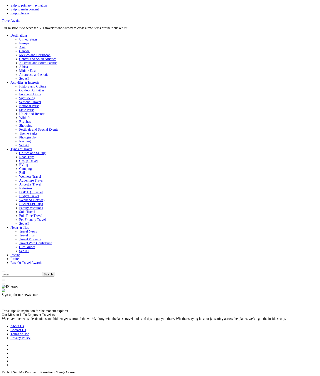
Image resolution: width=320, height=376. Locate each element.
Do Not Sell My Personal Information (28, 372)
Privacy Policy (20, 338)
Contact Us (18, 330)
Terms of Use (19, 334)
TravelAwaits (11, 20)
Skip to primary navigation (28, 5)
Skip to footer (19, 13)
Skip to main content (24, 9)
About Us (17, 326)
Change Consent (65, 372)
